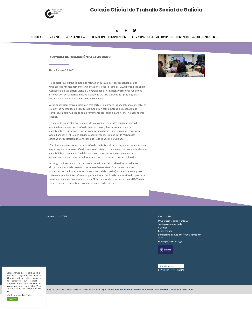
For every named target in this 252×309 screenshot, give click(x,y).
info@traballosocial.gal (171, 241)
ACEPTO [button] (12, 299)
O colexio (37, 37)
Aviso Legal (100, 289)
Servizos (55, 37)
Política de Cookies (143, 289)
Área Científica (75, 37)
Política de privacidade (120, 289)
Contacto (182, 37)
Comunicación (117, 37)
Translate (179, 269)
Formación (98, 37)
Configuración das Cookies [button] (20, 295)
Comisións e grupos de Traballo (152, 37)
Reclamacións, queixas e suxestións (174, 289)
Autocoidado (201, 37)
